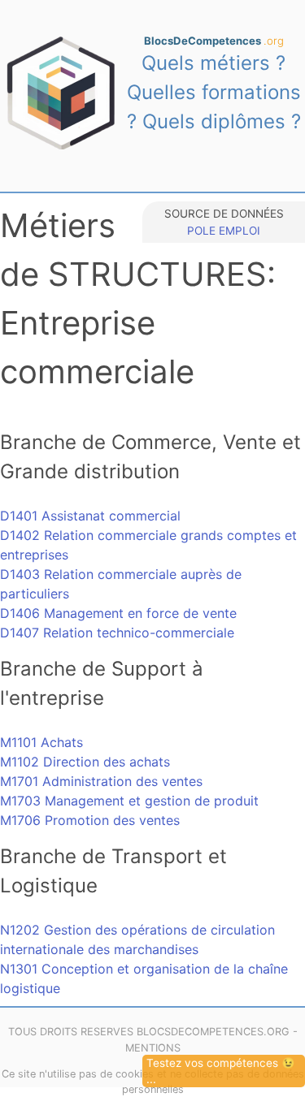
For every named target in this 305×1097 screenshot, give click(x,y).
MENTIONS (153, 1048)
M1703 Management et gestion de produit (129, 801)
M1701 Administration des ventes (101, 781)
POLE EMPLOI (223, 230)
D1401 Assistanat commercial (90, 515)
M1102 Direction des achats (85, 762)
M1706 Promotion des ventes (90, 820)
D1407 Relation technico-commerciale (117, 632)
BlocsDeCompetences (214, 40)
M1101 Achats (41, 742)
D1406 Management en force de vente (118, 613)
